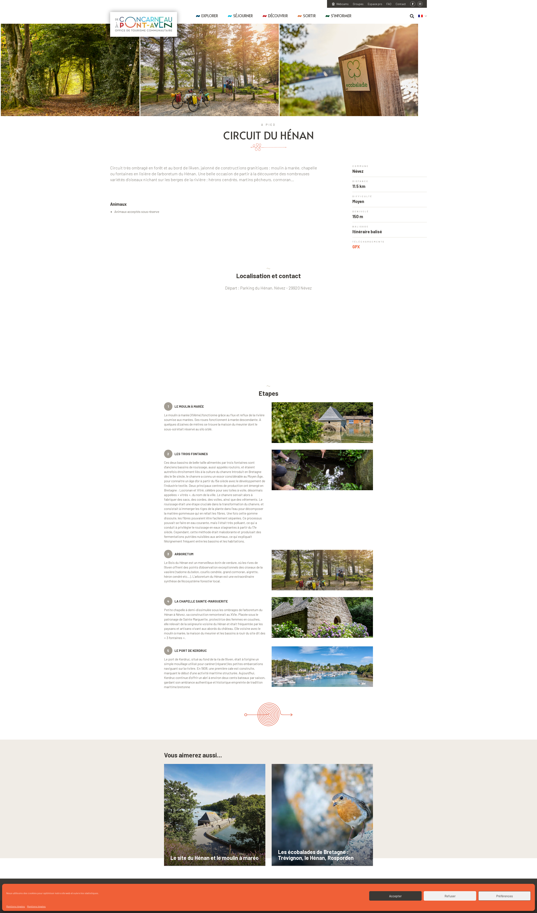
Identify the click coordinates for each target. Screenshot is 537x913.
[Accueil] (143, 24)
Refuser (450, 896)
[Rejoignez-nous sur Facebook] (412, 4)
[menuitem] (422, 16)
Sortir (309, 15)
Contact (401, 4)
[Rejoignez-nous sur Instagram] (420, 4)
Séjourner (243, 15)
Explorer (209, 15)
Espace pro (375, 4)
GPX (356, 246)
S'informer (341, 15)
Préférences (504, 896)
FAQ (388, 4)
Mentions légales (15, 906)
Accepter (395, 896)
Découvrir (278, 15)
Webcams (342, 4)
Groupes (358, 4)
